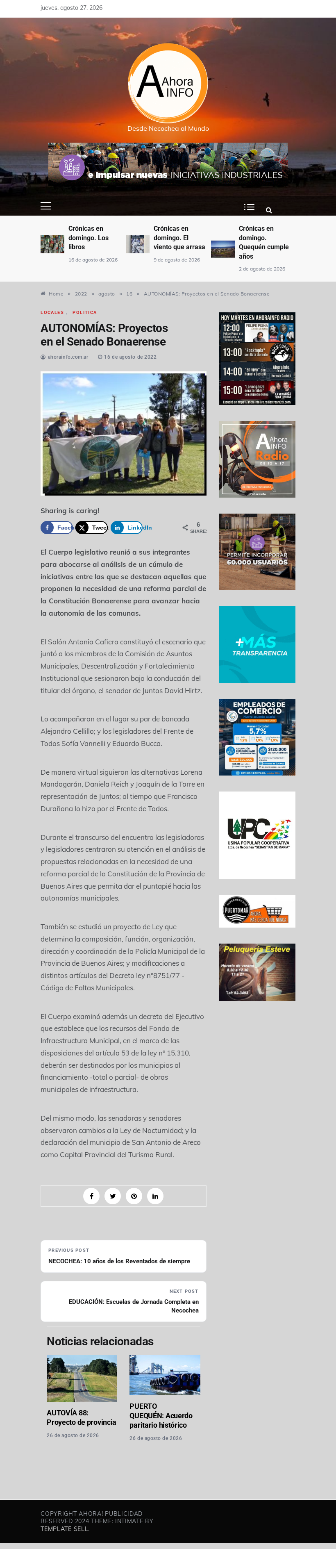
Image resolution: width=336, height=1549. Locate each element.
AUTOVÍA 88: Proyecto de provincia (81, 1417)
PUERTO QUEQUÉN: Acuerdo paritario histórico (160, 1415)
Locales (52, 312)
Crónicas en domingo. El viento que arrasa (94, 238)
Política (85, 312)
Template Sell (64, 1529)
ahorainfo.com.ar (68, 357)
